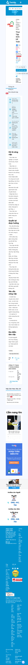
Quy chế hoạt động (20, 559)
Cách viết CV (7, 573)
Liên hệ (20, 537)
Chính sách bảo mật (20, 547)
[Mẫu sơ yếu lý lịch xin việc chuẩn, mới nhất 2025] (14, 422)
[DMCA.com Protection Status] (15, 573)
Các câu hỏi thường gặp (20, 541)
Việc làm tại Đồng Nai (13, 638)
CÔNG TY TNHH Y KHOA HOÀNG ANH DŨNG (18, 24)
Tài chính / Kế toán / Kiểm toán (15, 145)
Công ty (10, 89)
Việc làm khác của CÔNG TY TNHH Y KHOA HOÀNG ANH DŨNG (14, 395)
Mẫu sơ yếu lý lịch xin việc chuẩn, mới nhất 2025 (14, 433)
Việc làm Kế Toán (19, 618)
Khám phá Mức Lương (8, 662)
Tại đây (14, 487)
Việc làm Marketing (19, 625)
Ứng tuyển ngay (22, 70)
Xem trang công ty (14, 382)
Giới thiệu (20, 534)
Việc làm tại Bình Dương (13, 632)
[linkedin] (15, 568)
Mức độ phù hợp (12, 92)
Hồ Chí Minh (17, 62)
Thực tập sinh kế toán (13, 353)
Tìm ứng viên (18, 659)
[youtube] (18, 568)
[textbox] (16, 8)
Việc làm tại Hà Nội (13, 616)
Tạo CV (7, 576)
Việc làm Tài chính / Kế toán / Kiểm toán (14, 399)
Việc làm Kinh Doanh (19, 615)
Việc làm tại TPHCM (13, 621)
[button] (8, 436)
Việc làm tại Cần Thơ (13, 644)
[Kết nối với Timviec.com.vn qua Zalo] (23, 662)
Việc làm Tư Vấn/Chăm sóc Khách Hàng (19, 630)
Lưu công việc (21, 67)
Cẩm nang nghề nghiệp (7, 583)
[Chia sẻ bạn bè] (16, 76)
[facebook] (13, 568)
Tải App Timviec (8, 658)
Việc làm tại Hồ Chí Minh (13, 402)
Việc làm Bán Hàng (19, 636)
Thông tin (11, 87)
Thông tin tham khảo (8, 589)
